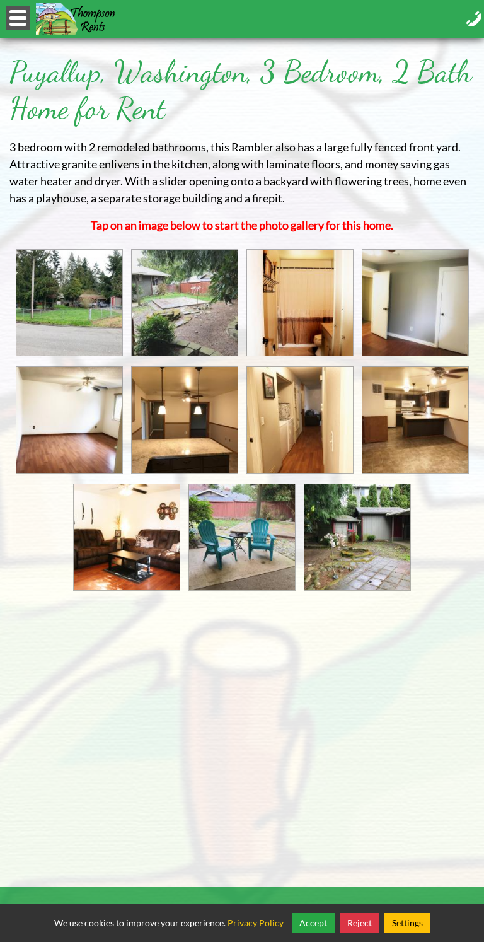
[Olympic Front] (69, 302)
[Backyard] (184, 302)
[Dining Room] (184, 420)
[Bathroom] (300, 302)
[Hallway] (300, 420)
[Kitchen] (415, 420)
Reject (359, 922)
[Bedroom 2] (69, 420)
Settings (407, 922)
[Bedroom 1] (415, 302)
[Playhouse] (357, 537)
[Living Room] (126, 537)
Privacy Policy (256, 922)
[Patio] (242, 537)
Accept (313, 922)
